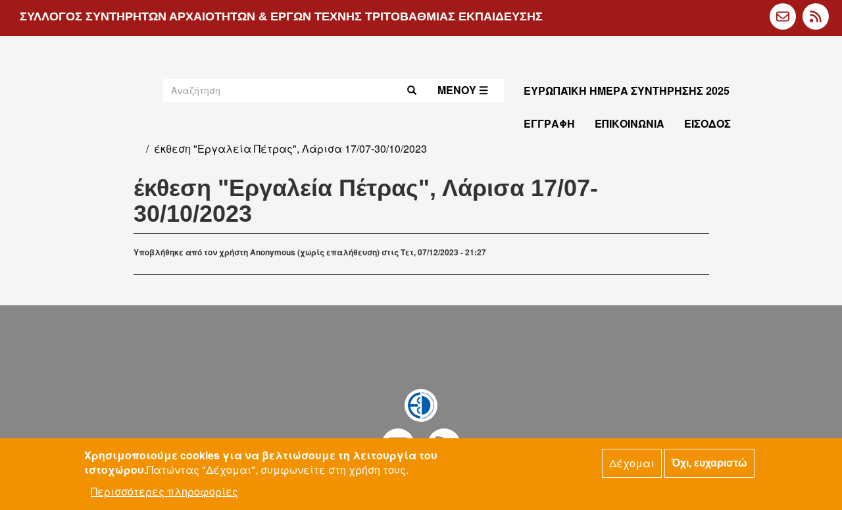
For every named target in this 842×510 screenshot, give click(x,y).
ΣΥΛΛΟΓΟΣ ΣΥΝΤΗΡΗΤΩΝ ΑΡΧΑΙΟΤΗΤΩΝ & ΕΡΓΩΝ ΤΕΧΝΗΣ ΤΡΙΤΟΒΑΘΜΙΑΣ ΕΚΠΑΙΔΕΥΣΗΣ (281, 16)
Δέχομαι (632, 463)
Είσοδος (707, 123)
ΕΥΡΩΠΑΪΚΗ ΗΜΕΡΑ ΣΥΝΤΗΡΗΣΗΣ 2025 (627, 90)
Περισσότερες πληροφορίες (164, 491)
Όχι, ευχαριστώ (709, 463)
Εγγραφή (549, 123)
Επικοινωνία (629, 123)
